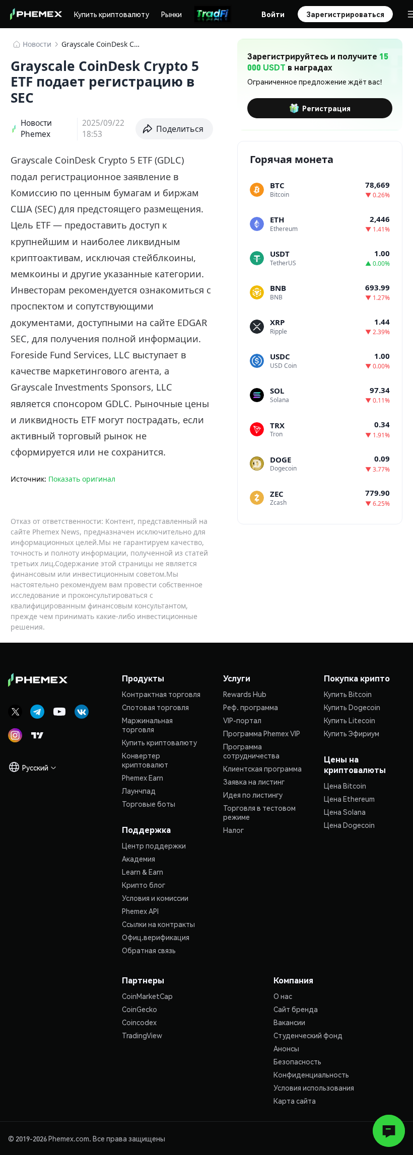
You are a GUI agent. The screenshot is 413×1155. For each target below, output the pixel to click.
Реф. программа (250, 707)
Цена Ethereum (349, 798)
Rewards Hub (244, 694)
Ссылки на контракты (158, 924)
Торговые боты (148, 803)
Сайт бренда (295, 1009)
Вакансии (289, 1022)
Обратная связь (149, 950)
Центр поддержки (154, 845)
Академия (138, 858)
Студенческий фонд (307, 1035)
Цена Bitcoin (345, 785)
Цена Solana (345, 811)
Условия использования (313, 1087)
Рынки (171, 14)
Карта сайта (294, 1100)
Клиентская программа (262, 768)
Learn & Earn (142, 871)
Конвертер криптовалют (145, 760)
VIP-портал (242, 720)
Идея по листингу (253, 794)
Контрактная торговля (161, 694)
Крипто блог (143, 884)
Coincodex (139, 1022)
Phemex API (140, 910)
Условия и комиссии (155, 897)
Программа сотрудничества (251, 751)
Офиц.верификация (155, 937)
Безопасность (297, 1061)
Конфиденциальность (311, 1074)
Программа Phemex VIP (261, 733)
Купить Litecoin (349, 720)
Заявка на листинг (254, 781)
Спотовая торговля (155, 707)
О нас (282, 995)
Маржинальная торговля (147, 725)
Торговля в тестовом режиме (259, 812)
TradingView (142, 1035)
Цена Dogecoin (349, 824)
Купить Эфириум (351, 733)
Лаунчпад (139, 790)
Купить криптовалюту (111, 14)
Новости (37, 44)
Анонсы (286, 1048)
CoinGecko (139, 1009)
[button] (174, 128)
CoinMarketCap (147, 995)
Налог (233, 829)
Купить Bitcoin (348, 694)
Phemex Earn (142, 777)
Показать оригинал (81, 479)
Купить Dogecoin (352, 707)
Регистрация (326, 108)
